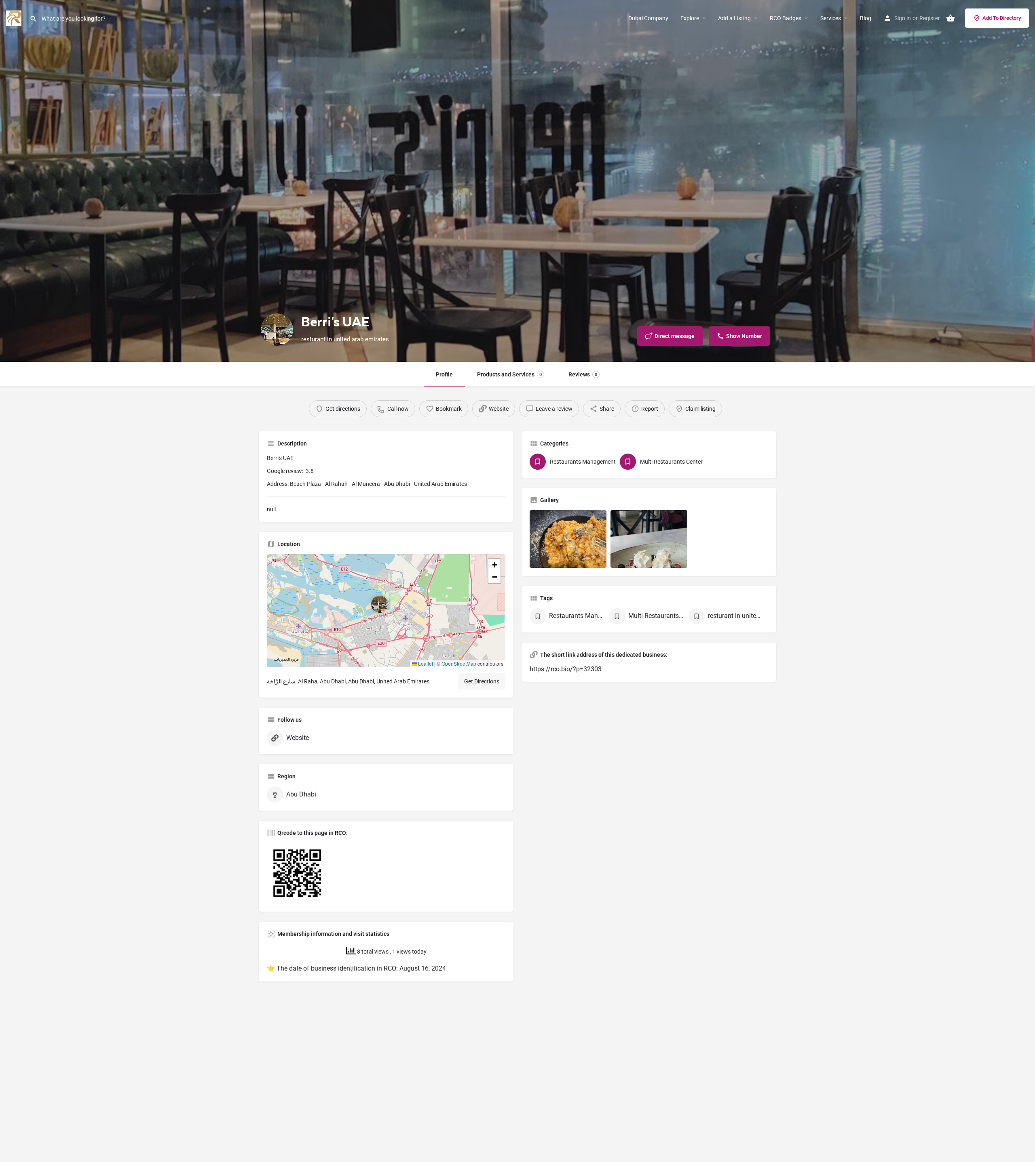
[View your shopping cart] (950, 18)
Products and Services (509, 374)
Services (830, 18)
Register (929, 18)
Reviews (582, 374)
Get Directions (481, 681)
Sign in (902, 18)
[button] (386, 610)
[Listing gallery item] (568, 539)
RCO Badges (785, 18)
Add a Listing (734, 18)
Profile (444, 374)
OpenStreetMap (458, 663)
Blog (865, 18)
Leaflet (425, 663)
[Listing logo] (277, 329)
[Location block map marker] (379, 604)
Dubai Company (648, 18)
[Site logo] (14, 17)
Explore (689, 18)
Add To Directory (1001, 18)
